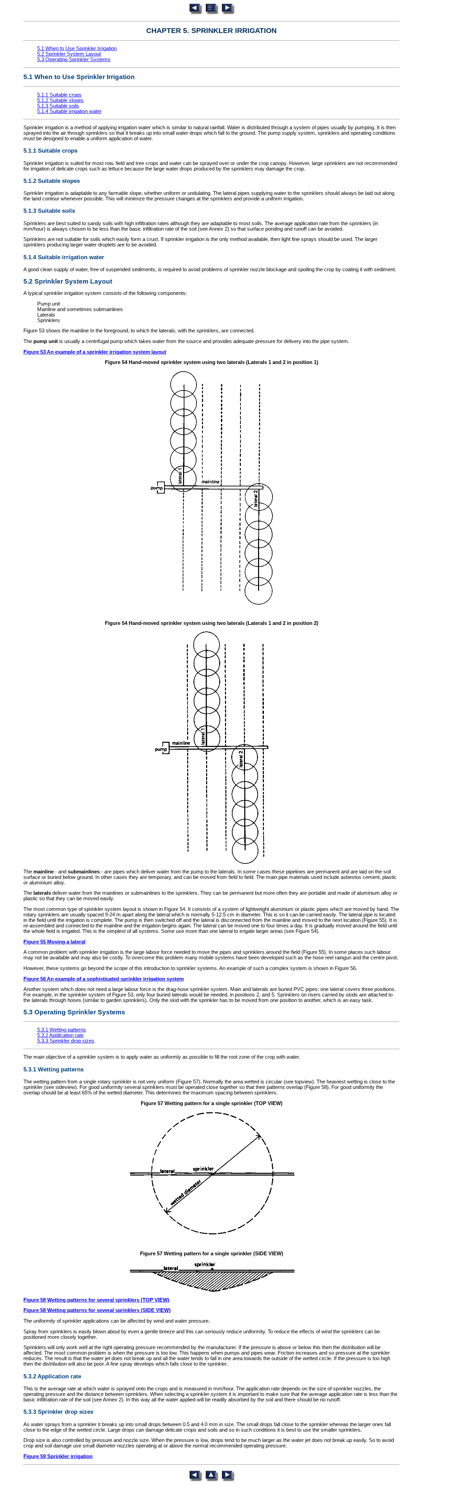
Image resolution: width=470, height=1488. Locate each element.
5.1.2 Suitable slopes (60, 100)
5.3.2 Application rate (60, 1035)
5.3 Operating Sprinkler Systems (73, 59)
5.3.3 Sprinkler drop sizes (65, 1041)
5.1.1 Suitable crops (59, 95)
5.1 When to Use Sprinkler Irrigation (77, 48)
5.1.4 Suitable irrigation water (69, 111)
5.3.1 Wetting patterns (61, 1030)
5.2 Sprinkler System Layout (69, 54)
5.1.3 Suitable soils (58, 106)
